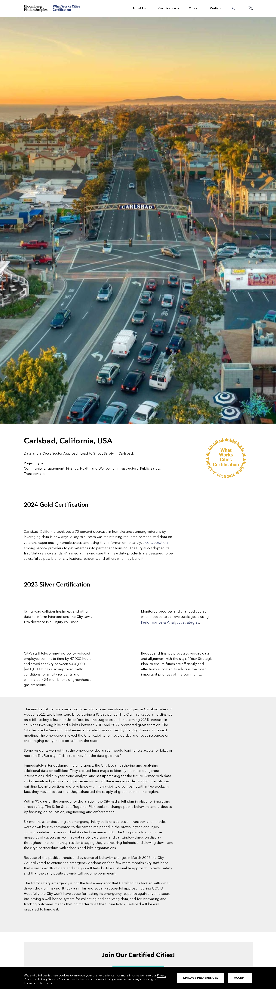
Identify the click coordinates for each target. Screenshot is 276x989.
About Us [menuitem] (139, 8)
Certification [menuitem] (167, 8)
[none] (139, 8)
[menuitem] (233, 8)
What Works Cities (52, 8)
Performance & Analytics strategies (170, 622)
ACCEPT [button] (240, 978)
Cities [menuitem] (193, 8)
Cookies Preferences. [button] (38, 983)
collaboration (156, 542)
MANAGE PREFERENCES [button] (200, 978)
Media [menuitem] (214, 8)
